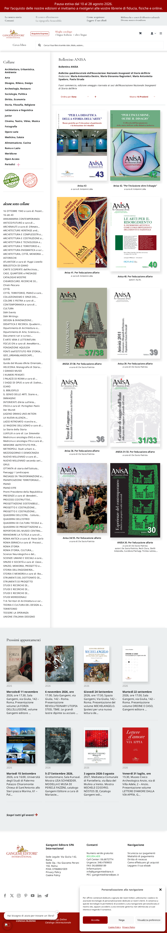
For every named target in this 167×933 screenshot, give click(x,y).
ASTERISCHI (9, 257)
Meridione (11, 153)
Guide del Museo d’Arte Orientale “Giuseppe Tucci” (22, 365)
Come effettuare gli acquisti (143, 862)
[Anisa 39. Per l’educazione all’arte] (135, 323)
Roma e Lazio (12, 148)
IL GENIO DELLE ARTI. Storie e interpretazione (20, 396)
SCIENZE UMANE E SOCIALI (22, 559)
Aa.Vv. (138, 279)
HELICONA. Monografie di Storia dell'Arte (21, 368)
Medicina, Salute (14, 137)
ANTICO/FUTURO (18, 224)
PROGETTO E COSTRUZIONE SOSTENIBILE (19, 513)
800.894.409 (93, 856)
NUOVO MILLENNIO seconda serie (22, 462)
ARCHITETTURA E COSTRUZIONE (22, 240)
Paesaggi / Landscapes (16, 472)
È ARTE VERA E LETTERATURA (19, 339)
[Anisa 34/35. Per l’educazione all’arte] (82, 498)
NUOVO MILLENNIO (19, 458)
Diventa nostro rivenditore (133, 20)
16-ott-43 (8, 214)
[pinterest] (26, 895)
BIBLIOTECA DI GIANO (15, 265)
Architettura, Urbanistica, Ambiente (20, 71)
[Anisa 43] (82, 145)
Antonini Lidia (86, 189)
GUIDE (6, 359)
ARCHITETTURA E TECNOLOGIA (21, 244)
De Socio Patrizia (86, 367)
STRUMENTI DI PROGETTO (18, 581)
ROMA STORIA (11, 546)
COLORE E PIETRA (18, 302)
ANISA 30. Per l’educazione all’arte (135, 542)
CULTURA (8, 308)
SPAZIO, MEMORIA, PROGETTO (21, 567)
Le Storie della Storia (15, 429)
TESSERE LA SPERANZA (16, 612)
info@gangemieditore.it (100, 871)
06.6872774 (106, 859)
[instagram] (19, 895)
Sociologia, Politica (16, 93)
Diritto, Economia (15, 99)
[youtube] (32, 895)
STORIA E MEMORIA (23, 575)
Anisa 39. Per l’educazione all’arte (135, 363)
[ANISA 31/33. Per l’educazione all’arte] (135, 411)
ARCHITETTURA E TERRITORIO (21, 248)
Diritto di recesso (137, 859)
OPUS (6, 464)
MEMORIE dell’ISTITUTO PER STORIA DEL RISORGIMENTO (19, 446)
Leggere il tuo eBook (96, 20)
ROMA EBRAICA (22, 544)
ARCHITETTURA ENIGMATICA (23, 251)
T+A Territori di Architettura (22, 602)
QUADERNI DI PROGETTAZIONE (21, 528)
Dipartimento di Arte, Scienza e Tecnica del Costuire (20, 333)
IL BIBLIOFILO (11, 390)
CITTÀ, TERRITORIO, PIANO (22, 294)
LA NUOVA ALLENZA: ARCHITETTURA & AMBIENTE (19, 419)
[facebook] (5, 895)
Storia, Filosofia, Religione (20, 104)
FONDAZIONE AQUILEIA (16, 347)
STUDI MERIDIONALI (14, 597)
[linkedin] (39, 895)
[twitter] (12, 895)
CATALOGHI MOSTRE (14, 277)
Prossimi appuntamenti (23, 640)
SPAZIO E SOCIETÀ (23, 563)
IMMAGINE (9, 398)
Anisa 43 (81, 185)
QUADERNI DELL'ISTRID (16, 519)
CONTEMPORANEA (19, 306)
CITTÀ (6, 289)
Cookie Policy (114, 927)
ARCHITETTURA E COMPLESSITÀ (22, 236)
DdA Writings (10, 316)
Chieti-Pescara (11, 285)
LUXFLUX (21, 433)
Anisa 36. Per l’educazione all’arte (82, 450)
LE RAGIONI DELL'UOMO (22, 427)
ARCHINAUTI (20, 228)
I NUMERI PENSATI (13, 374)
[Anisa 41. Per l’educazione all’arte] (82, 232)
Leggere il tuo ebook (139, 865)
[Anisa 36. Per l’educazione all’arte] (82, 410)
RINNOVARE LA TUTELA (21, 536)
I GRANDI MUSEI (12, 370)
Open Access (12, 158)
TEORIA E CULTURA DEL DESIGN (22, 606)
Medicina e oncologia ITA (22, 442)
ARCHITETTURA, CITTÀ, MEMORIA (23, 255)
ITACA (21, 405)
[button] (160, 889)
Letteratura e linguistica (19, 110)
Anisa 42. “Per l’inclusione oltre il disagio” (135, 185)
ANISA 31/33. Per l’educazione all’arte (135, 451)
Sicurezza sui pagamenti (141, 853)
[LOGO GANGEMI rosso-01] (14, 28)
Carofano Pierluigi (132, 551)
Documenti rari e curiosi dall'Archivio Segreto (17, 337)
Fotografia (11, 126)
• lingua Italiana (63, 34)
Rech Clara (144, 548)
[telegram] (46, 895)
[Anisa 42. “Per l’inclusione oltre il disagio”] (135, 145)
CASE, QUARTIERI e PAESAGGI (20, 273)
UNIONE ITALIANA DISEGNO (19, 616)
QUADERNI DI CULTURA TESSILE (22, 524)
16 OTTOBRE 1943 (23, 212)
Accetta (95, 920)
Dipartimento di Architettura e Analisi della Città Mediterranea (21, 329)
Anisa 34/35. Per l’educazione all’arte (82, 537)
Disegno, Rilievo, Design (19, 83)
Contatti (9, 20)
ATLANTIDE (22, 261)
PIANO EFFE (9, 487)
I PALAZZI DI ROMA (19, 380)
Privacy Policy (128, 927)
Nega (121, 920)
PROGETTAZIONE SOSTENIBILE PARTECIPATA (20, 505)
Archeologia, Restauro (18, 88)
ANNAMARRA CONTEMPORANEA (21, 218)
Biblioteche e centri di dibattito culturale (140, 17)
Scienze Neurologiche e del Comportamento (18, 556)
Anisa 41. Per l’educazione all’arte (82, 272)
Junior (8, 115)
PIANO (7, 483)
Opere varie (11, 131)
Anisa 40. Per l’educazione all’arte (135, 276)
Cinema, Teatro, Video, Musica (22, 121)
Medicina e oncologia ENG (21, 439)
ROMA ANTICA (23, 538)
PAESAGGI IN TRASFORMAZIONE (22, 478)
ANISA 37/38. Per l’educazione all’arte (81, 363)
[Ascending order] (95, 96)
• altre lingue (80, 34)
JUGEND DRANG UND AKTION (20, 413)
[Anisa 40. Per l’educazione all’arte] (135, 234)
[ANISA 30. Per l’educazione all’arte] (135, 500)
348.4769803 (105, 862)
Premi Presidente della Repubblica (22, 491)
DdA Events (9, 312)
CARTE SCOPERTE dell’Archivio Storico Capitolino (20, 271)
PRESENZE (19, 497)
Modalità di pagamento (141, 856)
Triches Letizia (149, 551)
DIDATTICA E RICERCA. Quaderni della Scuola (21, 326)
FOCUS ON (21, 345)
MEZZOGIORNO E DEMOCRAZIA (21, 452)
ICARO (6, 386)
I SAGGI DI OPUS (22, 384)
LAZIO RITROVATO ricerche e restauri (19, 423)
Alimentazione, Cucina (18, 142)
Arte (7, 77)
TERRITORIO (10, 608)
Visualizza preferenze (148, 920)
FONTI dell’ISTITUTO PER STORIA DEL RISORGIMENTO (21, 353)
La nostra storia (13, 17)
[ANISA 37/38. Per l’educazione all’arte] (82, 323)
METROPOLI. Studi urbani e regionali (18, 450)
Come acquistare (96, 17)
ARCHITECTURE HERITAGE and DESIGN (20, 232)
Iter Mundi (9, 409)
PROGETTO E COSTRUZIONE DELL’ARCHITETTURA (19, 509)
